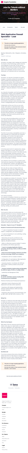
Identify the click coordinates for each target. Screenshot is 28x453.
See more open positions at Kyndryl (14, 376)
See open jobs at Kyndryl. (9, 45)
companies (10, 27)
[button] (2, 2)
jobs (4, 27)
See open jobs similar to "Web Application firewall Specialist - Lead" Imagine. (15, 47)
